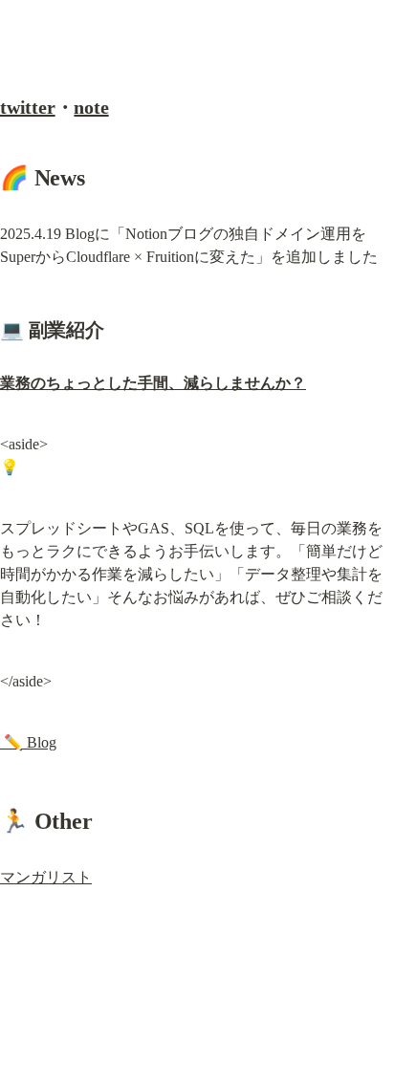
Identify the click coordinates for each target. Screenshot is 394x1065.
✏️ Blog (28, 742)
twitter (27, 107)
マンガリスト (46, 877)
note (91, 107)
